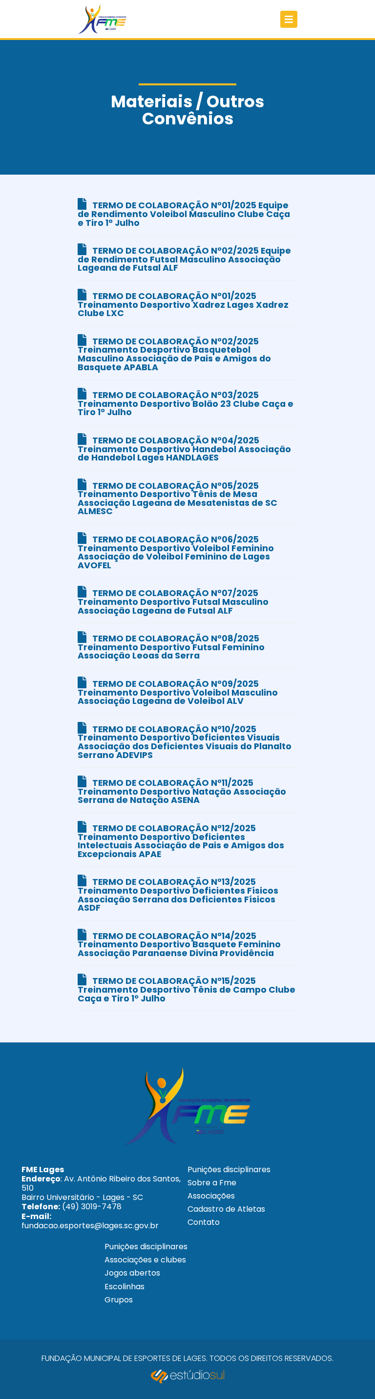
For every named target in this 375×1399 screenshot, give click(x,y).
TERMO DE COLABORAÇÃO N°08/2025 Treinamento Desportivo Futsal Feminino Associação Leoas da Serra (171, 647)
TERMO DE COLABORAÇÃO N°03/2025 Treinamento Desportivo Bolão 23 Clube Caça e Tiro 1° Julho (185, 403)
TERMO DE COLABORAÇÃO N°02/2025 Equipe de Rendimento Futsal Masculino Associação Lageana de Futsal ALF (184, 259)
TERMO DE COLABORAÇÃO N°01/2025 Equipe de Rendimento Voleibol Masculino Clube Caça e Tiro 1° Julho (184, 214)
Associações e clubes (145, 1259)
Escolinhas (124, 1286)
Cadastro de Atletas (226, 1209)
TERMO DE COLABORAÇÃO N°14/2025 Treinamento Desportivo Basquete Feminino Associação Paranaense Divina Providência (179, 944)
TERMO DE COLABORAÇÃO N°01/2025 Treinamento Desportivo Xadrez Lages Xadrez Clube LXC (183, 304)
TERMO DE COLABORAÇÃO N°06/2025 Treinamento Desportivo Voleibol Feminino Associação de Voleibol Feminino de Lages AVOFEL (176, 552)
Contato (204, 1222)
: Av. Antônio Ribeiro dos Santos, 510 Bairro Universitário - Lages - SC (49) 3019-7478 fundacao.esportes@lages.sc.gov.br (101, 1197)
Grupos (118, 1299)
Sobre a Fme (212, 1182)
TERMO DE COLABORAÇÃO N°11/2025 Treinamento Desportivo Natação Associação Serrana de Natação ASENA (182, 791)
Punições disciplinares (229, 1169)
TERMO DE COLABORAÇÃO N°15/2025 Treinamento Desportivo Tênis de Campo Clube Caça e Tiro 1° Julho (186, 989)
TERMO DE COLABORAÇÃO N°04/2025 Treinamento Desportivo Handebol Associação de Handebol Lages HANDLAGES (184, 449)
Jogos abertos (132, 1273)
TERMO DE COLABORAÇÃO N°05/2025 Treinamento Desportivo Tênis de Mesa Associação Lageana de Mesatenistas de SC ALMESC (177, 499)
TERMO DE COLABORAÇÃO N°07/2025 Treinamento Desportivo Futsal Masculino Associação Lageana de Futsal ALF (173, 601)
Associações (211, 1195)
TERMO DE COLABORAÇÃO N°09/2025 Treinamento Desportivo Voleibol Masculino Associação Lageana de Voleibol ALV (178, 692)
